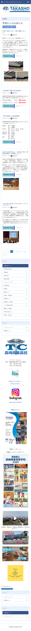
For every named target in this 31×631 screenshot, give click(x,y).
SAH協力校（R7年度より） (15, 381)
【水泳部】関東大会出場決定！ (12, 90)
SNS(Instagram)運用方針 (15, 402)
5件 (13, 27)
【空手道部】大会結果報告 (11, 116)
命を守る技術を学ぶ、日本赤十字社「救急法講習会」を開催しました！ (15, 153)
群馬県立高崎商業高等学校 (12, 2)
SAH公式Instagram (15, 383)
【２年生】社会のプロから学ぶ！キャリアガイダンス (15, 204)
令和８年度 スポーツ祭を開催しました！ (14, 31)
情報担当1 (14, 34)
